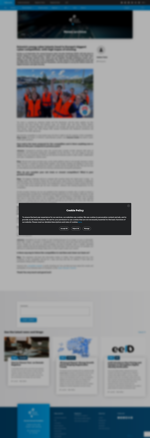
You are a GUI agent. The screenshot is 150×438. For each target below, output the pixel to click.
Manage (86, 228)
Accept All (64, 228)
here (80, 222)
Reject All (76, 228)
